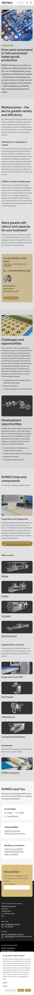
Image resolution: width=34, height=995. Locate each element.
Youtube (21, 812)
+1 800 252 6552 (9, 936)
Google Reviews (12, 816)
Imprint (5, 982)
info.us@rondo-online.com (12, 924)
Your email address (9, 884)
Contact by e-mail (12, 291)
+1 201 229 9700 (8, 926)
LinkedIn (10, 812)
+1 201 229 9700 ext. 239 (18, 270)
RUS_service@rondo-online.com (14, 934)
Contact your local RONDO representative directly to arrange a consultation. (14, 851)
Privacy (5, 986)
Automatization (7, 45)
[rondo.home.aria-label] (7, 3)
